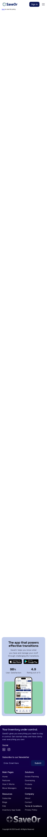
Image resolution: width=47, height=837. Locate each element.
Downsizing (30, 780)
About (27, 798)
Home (5, 776)
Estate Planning (32, 776)
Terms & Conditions (33, 806)
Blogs (4, 802)
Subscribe (6, 798)
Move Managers (9, 788)
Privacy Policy (31, 810)
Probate (28, 784)
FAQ (4, 806)
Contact (28, 802)
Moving (28, 788)
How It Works (8, 784)
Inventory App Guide (11, 810)
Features (6, 780)
